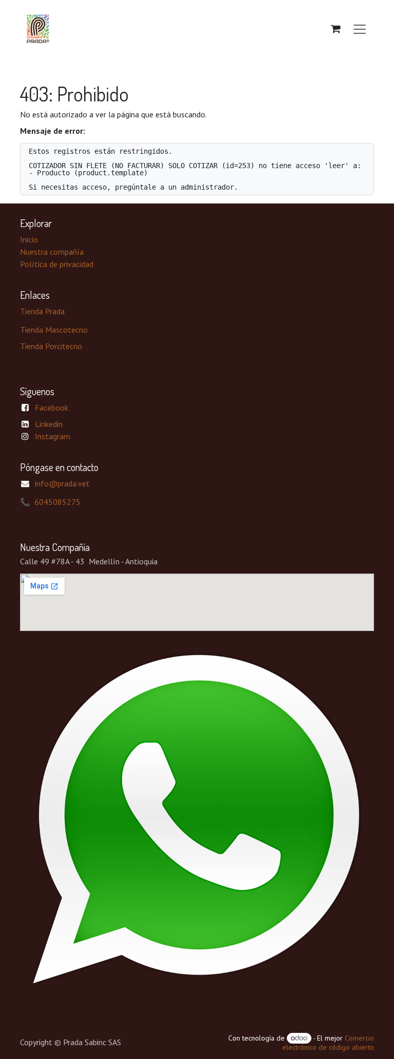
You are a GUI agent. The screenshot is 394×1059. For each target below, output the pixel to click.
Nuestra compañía (52, 252)
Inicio (29, 239)
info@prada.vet (62, 483)
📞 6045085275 (50, 502)
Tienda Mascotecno (54, 329)
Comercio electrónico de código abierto (328, 1042)
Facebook (51, 407)
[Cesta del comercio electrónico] (335, 28)
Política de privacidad (56, 264)
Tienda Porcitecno (51, 346)
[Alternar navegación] (359, 28)
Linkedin (49, 424)
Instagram (52, 436)
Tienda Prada (42, 311)
